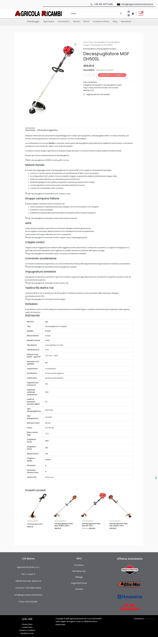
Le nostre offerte (101, 21)
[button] (75, 44)
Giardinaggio (33, 21)
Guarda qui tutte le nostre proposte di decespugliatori (47, 155)
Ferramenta (63, 21)
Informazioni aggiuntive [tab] (47, 130)
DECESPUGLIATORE (100, 88)
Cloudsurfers (149, 618)
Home (85, 42)
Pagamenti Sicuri (79, 583)
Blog (115, 21)
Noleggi (79, 577)
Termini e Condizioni (27, 630)
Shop (91, 42)
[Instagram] (129, 15)
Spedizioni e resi (27, 633)
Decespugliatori (100, 42)
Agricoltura (48, 21)
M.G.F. (92, 90)
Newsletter (126, 21)
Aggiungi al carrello (112, 75)
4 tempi (90, 88)
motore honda (113, 88)
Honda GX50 (73, 170)
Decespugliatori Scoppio (106, 49)
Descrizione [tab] (30, 130)
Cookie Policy (27, 627)
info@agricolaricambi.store (28, 595)
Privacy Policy (27, 624)
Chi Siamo (79, 565)
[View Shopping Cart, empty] (140, 13)
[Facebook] (129, 12)
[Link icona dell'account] (133, 14)
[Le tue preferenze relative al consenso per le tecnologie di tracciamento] (156, 478)
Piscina (76, 21)
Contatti (79, 589)
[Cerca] (121, 13)
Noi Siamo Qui (78, 571)
